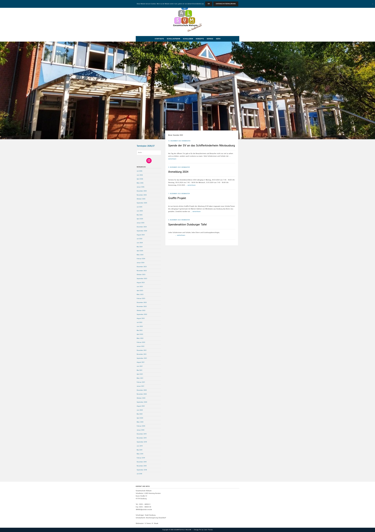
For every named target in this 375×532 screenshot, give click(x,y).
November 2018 (141, 466)
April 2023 (140, 291)
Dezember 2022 (142, 302)
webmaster (186, 141)
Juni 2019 (140, 446)
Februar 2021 (141, 382)
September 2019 (142, 442)
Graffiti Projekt (177, 198)
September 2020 (142, 402)
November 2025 (142, 195)
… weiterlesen (190, 185)
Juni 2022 (140, 326)
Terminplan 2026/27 (146, 146)
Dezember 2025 (142, 191)
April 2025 (140, 219)
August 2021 (140, 362)
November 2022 (142, 307)
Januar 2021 (140, 386)
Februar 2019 (141, 458)
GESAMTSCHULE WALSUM (182, 530)
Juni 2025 (140, 211)
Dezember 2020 (142, 390)
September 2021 (142, 358)
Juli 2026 (139, 171)
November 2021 (141, 354)
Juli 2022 (139, 322)
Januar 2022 (140, 346)
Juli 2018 (139, 474)
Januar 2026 (140, 187)
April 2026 (140, 179)
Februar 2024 (141, 259)
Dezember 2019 (141, 434)
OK (209, 4)
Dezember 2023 (142, 267)
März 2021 (140, 378)
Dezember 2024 (142, 227)
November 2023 (142, 271)
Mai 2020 (139, 414)
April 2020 (140, 418)
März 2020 (140, 422)
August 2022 (141, 318)
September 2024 (142, 231)
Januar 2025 (140, 223)
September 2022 (142, 314)
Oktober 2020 (141, 398)
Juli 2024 (139, 239)
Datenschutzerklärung (226, 4)
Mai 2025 (139, 215)
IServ (218, 39)
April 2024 (140, 251)
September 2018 (142, 470)
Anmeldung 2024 (178, 172)
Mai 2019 (139, 450)
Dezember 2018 (141, 462)
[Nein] (373, 4)
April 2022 (140, 334)
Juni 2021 (140, 366)
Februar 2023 (141, 298)
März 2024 (140, 255)
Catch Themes (208, 530)
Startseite (159, 39)
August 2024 (141, 235)
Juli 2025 (139, 207)
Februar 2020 (141, 426)
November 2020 (142, 394)
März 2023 (140, 294)
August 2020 (141, 406)
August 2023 (141, 283)
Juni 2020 (140, 410)
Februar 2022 (141, 342)
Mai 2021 (139, 370)
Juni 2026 (140, 175)
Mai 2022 (139, 330)
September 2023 (142, 279)
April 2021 (140, 374)
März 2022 (140, 338)
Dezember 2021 (141, 350)
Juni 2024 (140, 243)
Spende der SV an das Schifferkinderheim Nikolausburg (201, 146)
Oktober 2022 (141, 311)
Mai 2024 (139, 247)
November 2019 (141, 438)
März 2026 (140, 183)
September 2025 (142, 203)
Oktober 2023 (141, 275)
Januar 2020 (140, 430)
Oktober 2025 (141, 199)
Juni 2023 (140, 287)
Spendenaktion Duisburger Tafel (187, 225)
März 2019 (140, 454)
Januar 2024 (140, 263)
